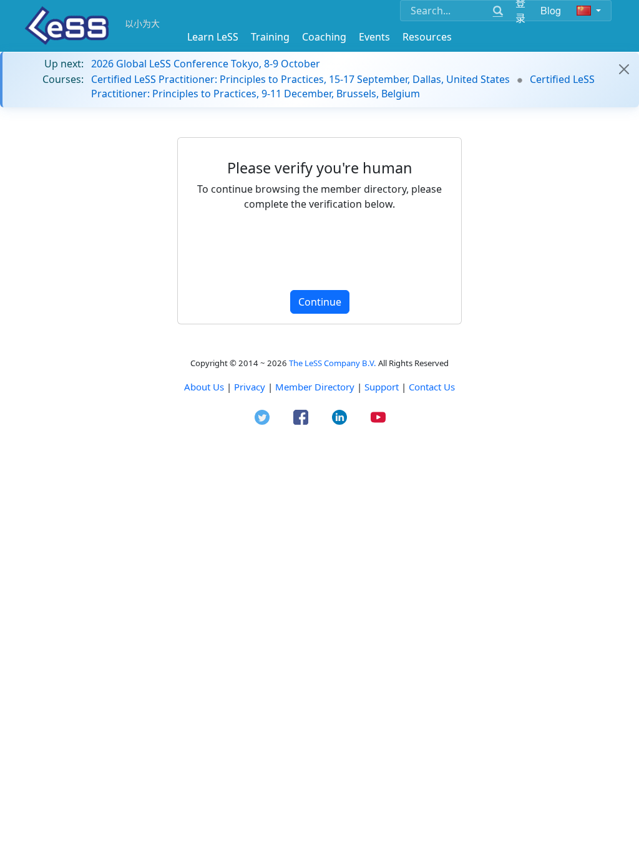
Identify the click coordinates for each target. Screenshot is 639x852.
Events (374, 37)
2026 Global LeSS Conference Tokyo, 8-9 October (205, 63)
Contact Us (432, 386)
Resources (427, 37)
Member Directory (314, 386)
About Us (204, 386)
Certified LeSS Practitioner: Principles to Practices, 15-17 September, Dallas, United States (300, 79)
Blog (551, 10)
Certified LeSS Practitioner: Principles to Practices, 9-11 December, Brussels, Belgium (343, 86)
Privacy (249, 386)
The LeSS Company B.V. (332, 363)
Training (270, 37)
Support (381, 386)
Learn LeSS (212, 37)
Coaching (324, 37)
